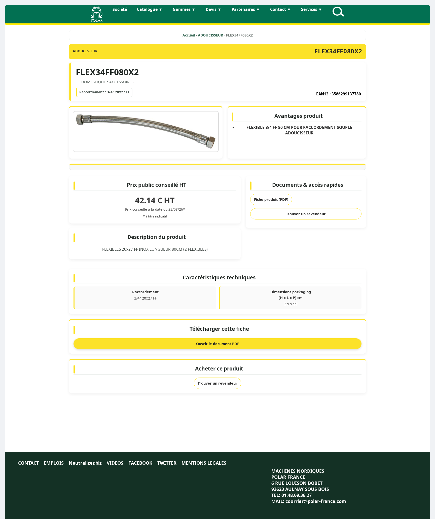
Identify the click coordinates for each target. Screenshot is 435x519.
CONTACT (28, 463)
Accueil (189, 35)
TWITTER (166, 463)
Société (120, 9)
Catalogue (150, 9)
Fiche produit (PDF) (271, 199)
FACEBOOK (140, 463)
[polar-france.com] (96, 20)
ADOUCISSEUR (211, 35)
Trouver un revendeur (306, 213)
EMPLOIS (54, 463)
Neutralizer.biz (85, 463)
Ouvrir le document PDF (217, 343)
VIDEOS (115, 463)
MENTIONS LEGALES (204, 463)
